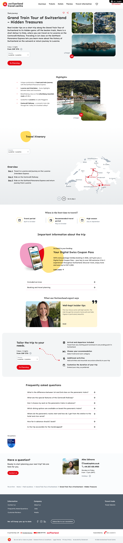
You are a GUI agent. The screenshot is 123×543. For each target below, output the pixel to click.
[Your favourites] (97, 4)
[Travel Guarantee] (110, 532)
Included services (34, 282)
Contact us (13, 473)
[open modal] (72, 56)
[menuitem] (42, 4)
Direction (10, 53)
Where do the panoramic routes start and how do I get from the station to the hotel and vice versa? (59, 415)
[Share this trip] (68, 13)
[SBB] (39, 532)
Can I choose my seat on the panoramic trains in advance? (51, 403)
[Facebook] (38, 521)
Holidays (85, 476)
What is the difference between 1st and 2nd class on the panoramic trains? (57, 392)
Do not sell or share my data (23, 539)
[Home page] (12, 4)
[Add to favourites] (64, 13)
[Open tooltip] (21, 49)
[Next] (64, 199)
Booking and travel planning (38, 287)
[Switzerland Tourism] (53, 532)
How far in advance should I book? (41, 421)
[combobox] (19, 55)
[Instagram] (41, 521)
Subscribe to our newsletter (63, 521)
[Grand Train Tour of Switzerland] (11, 443)
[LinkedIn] (45, 521)
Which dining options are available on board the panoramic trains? (54, 408)
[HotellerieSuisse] (26, 532)
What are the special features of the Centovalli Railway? (50, 398)
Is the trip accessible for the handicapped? (44, 427)
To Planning (15, 63)
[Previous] (59, 199)
